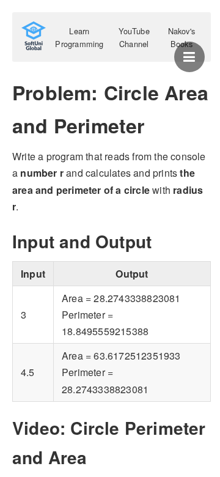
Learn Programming (79, 37)
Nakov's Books (181, 37)
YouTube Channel (134, 37)
